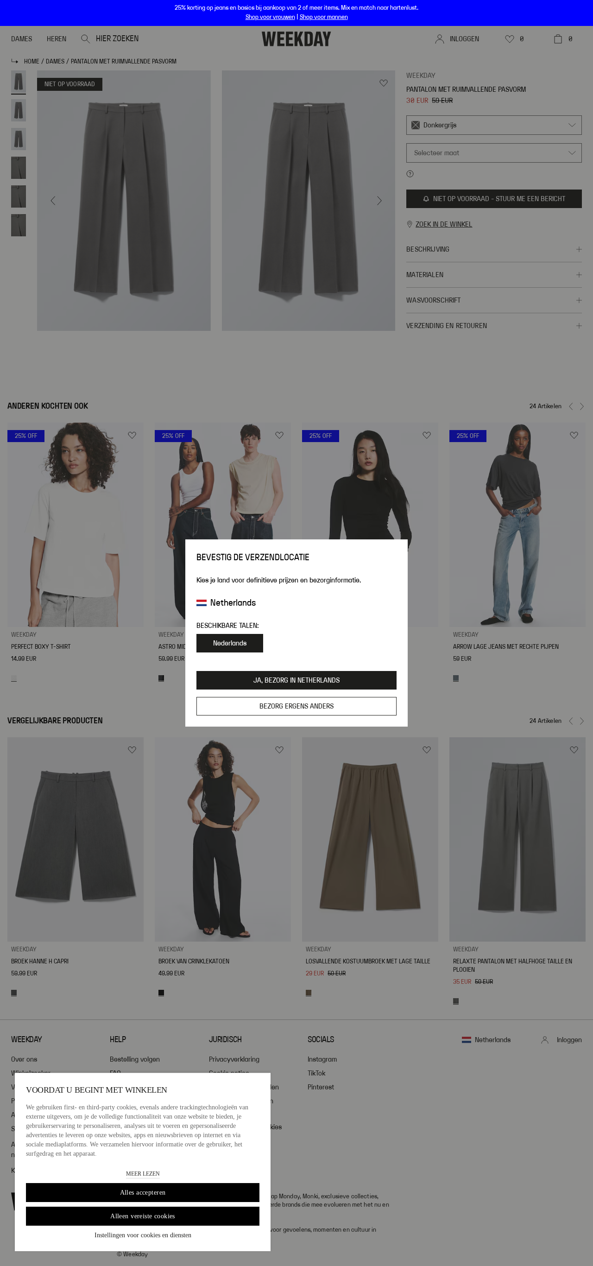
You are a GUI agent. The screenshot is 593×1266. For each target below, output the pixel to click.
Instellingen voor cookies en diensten (143, 1235)
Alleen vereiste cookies (142, 1216)
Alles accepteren (143, 1192)
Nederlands (229, 643)
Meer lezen (143, 1174)
